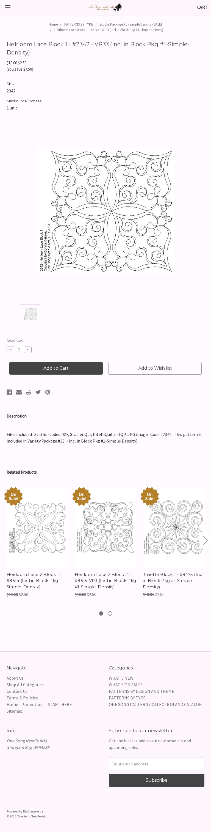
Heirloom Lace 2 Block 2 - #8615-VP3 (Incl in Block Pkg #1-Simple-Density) (105, 580)
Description (17, 416)
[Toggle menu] (7, 7)
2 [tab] (110, 613)
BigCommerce (33, 811)
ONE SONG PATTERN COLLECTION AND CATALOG (155, 704)
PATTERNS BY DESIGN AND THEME (141, 691)
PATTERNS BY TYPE (78, 24)
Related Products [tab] (22, 472)
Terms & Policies (22, 698)
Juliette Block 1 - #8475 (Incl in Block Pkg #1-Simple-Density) (173, 580)
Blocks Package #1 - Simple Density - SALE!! (131, 24)
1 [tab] (101, 613)
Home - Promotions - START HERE (39, 704)
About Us (15, 678)
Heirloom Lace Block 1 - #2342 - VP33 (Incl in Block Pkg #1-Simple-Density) (108, 30)
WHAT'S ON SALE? (126, 684)
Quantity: (15, 340)
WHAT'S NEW (121, 678)
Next (204, 540)
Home (53, 24)
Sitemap (15, 711)
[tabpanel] (37, 542)
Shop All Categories (25, 684)
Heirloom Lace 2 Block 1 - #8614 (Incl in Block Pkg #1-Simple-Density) (36, 580)
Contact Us (17, 691)
